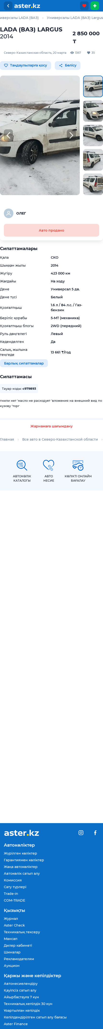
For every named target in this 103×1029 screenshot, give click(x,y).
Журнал (11, 918)
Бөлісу (70, 65)
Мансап (10, 939)
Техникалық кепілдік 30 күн (28, 1004)
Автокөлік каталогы (22, 478)
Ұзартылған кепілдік (22, 1010)
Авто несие (48, 478)
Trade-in (11, 893)
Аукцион (12, 965)
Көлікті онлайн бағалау (78, 478)
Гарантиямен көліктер (24, 860)
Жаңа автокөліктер (21, 867)
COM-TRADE (14, 900)
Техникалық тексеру (22, 932)
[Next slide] (71, 135)
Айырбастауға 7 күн (21, 997)
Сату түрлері (15, 887)
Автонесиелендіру (21, 983)
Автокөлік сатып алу (22, 873)
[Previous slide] (8, 135)
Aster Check (14, 925)
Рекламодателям (19, 959)
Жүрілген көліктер (20, 853)
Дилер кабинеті (18, 945)
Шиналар (12, 952)
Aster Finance (16, 1024)
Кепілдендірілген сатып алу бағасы (35, 1017)
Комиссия (13, 880)
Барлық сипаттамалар (24, 363)
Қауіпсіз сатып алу (20, 990)
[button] (93, 86)
